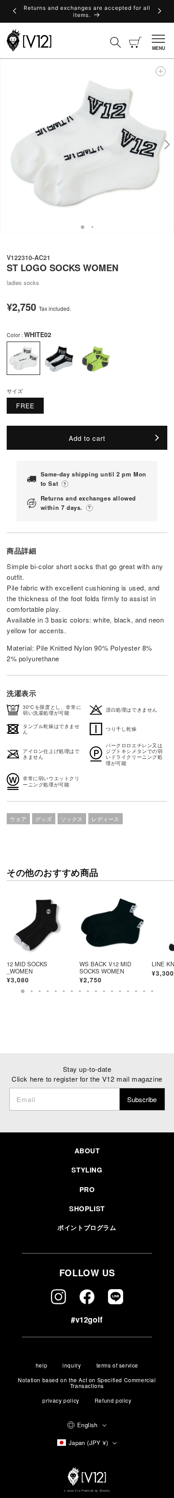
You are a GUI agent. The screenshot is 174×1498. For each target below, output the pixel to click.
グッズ (43, 818)
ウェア (18, 818)
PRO (87, 1189)
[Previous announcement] (15, 11)
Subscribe (142, 1099)
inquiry (71, 1365)
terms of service (117, 1365)
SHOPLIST (87, 1208)
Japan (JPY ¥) (88, 1442)
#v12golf (87, 1319)
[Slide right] (166, 145)
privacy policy (60, 1400)
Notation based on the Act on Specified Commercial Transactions (87, 1382)
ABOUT (87, 1151)
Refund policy (113, 1400)
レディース (105, 818)
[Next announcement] (159, 11)
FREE (25, 405)
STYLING (86, 1170)
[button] (159, 40)
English (87, 1425)
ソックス (72, 818)
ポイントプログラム (87, 1227)
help (41, 1365)
